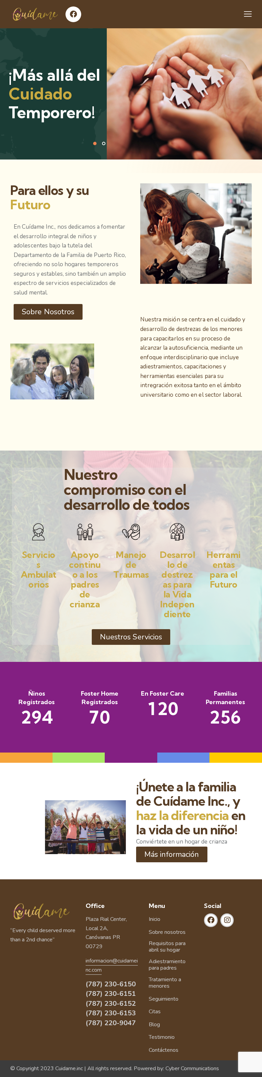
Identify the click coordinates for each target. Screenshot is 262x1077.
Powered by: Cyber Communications (176, 1068)
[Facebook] (73, 14)
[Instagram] (227, 920)
